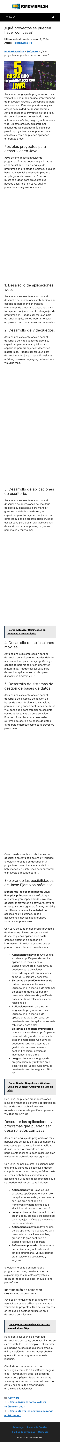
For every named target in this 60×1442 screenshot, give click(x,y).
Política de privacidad (23, 1432)
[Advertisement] (30, 223)
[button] (53, 17)
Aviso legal (18, 1427)
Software (32, 51)
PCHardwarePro (14, 51)
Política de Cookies (37, 1427)
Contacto (43, 1432)
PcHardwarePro (22, 42)
